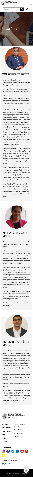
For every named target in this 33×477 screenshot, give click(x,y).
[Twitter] (12, 451)
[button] (30, 3)
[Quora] (26, 451)
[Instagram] (3, 451)
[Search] (22, 9)
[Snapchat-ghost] (3, 455)
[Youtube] (22, 451)
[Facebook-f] (8, 451)
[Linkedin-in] (17, 451)
